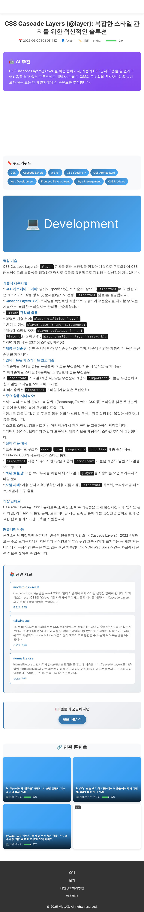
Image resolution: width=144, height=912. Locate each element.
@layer (55, 172)
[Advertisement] (72, 123)
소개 (72, 872)
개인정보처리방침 (72, 888)
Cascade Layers (33, 172)
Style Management (89, 181)
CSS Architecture (104, 172)
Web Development (22, 181)
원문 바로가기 (72, 719)
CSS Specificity (76, 172)
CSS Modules (116, 181)
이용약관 (72, 896)
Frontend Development (55, 181)
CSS (13, 172)
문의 (72, 880)
